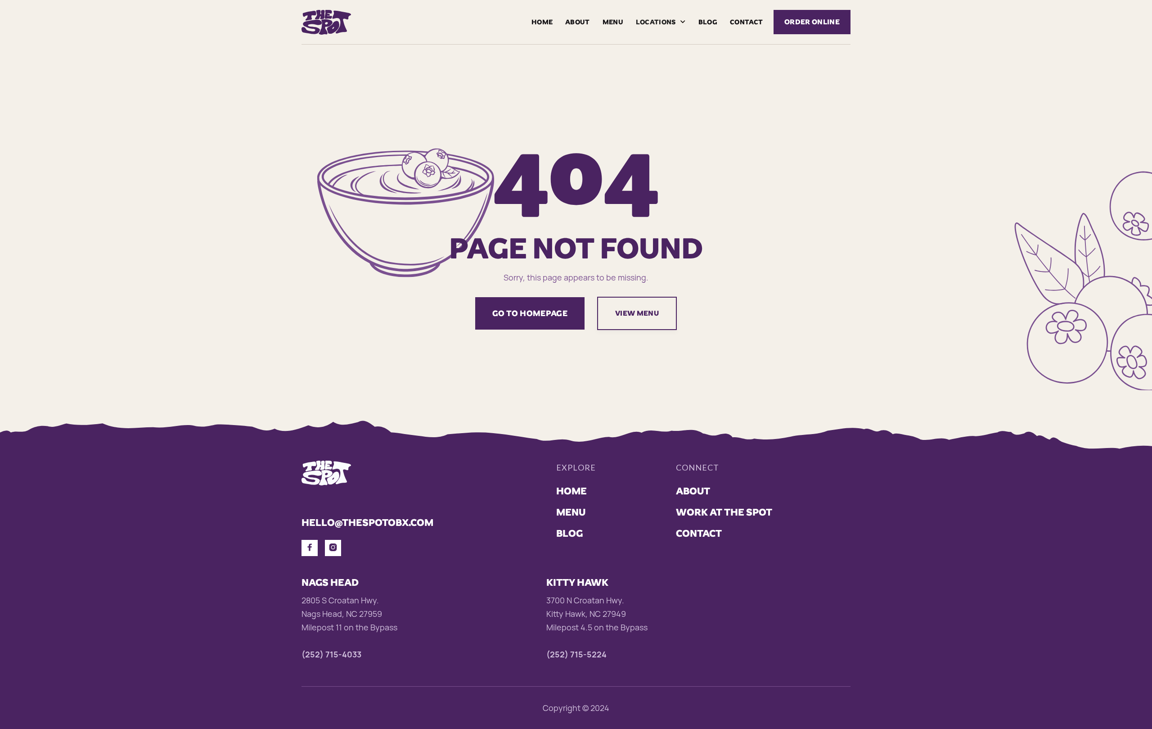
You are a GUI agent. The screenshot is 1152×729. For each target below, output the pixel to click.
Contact (699, 533)
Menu (613, 22)
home (571, 491)
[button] (661, 22)
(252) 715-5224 (576, 654)
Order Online (812, 22)
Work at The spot (724, 512)
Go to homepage (529, 313)
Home (542, 22)
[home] (326, 22)
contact (746, 22)
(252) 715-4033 (331, 654)
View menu (637, 313)
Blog (707, 22)
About (577, 22)
